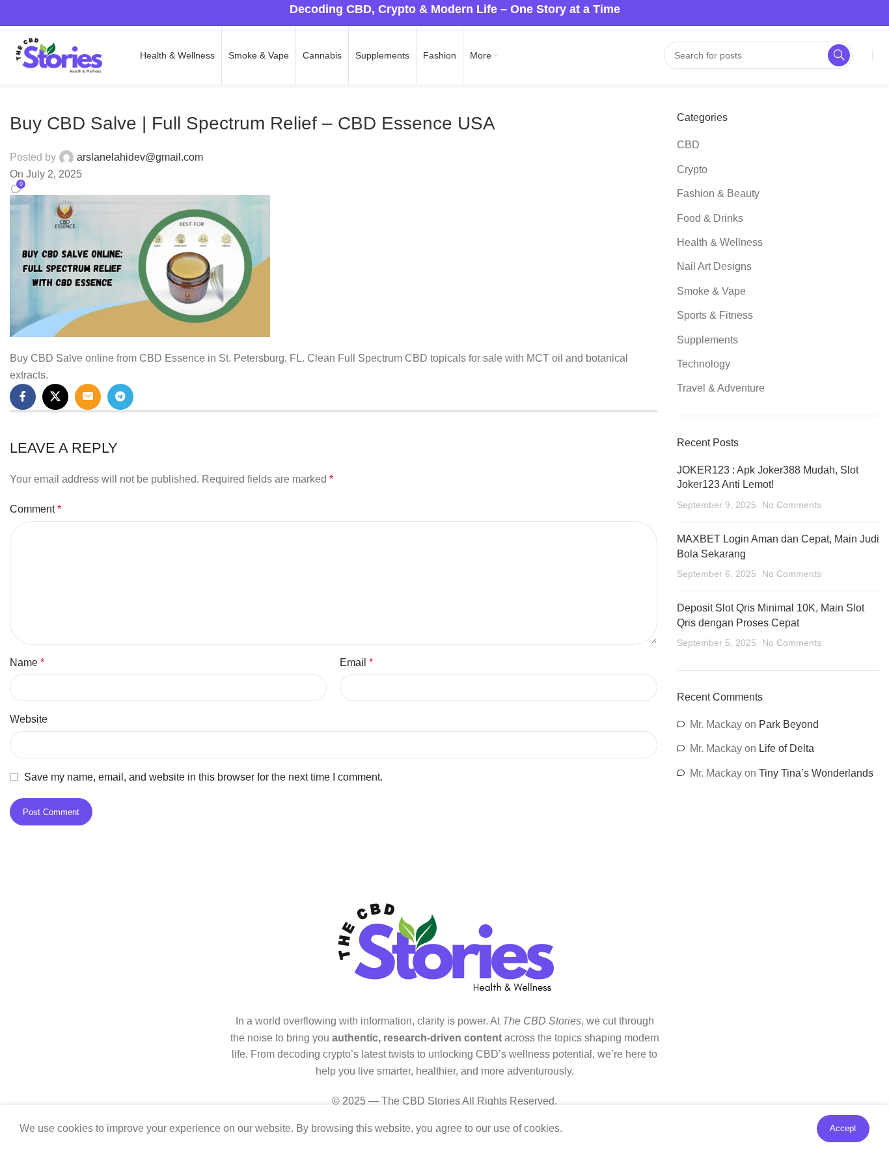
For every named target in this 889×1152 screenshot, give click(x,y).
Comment (35, 509)
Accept (843, 1128)
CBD (688, 144)
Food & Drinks (710, 218)
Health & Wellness (720, 242)
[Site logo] (58, 54)
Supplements (707, 339)
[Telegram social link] (120, 397)
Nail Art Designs (714, 266)
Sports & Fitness (715, 315)
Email (356, 662)
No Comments (791, 505)
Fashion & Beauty (718, 193)
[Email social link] (88, 397)
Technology (703, 363)
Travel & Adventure (721, 388)
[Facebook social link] (23, 397)
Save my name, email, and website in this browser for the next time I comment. (203, 777)
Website (29, 719)
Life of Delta (786, 748)
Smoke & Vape (711, 291)
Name (27, 662)
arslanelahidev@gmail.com (140, 157)
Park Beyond (789, 724)
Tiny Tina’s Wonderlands (816, 773)
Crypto (692, 169)
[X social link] (55, 397)
